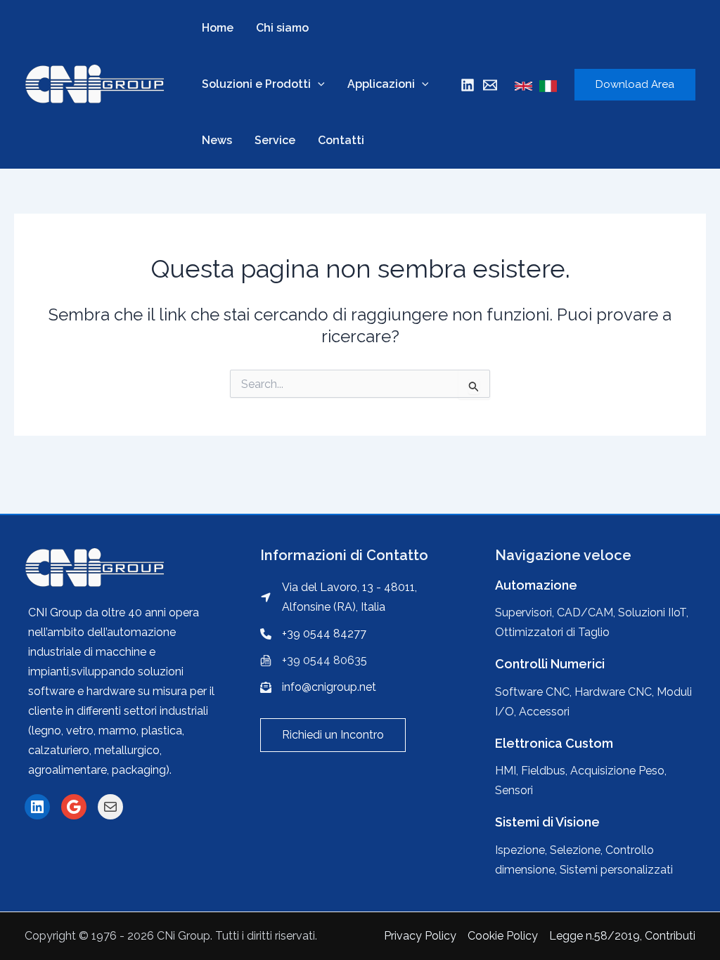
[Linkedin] (468, 85)
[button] (333, 735)
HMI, (508, 770)
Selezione (575, 850)
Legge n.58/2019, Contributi (622, 935)
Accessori (544, 711)
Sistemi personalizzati (616, 869)
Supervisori (523, 612)
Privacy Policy (420, 935)
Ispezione (520, 850)
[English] (523, 86)
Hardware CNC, (615, 692)
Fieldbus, (545, 770)
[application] (318, 84)
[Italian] (548, 86)
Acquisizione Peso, (618, 770)
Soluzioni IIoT (652, 612)
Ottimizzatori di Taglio (552, 632)
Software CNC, (534, 692)
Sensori (514, 790)
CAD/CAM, (586, 612)
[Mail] (490, 85)
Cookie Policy (503, 935)
